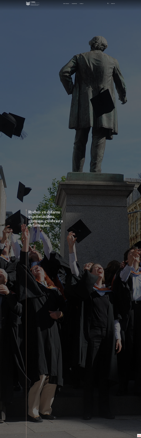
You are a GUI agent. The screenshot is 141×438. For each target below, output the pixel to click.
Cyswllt (81, 3)
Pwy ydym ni (66, 3)
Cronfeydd (74, 3)
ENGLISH (113, 3)
